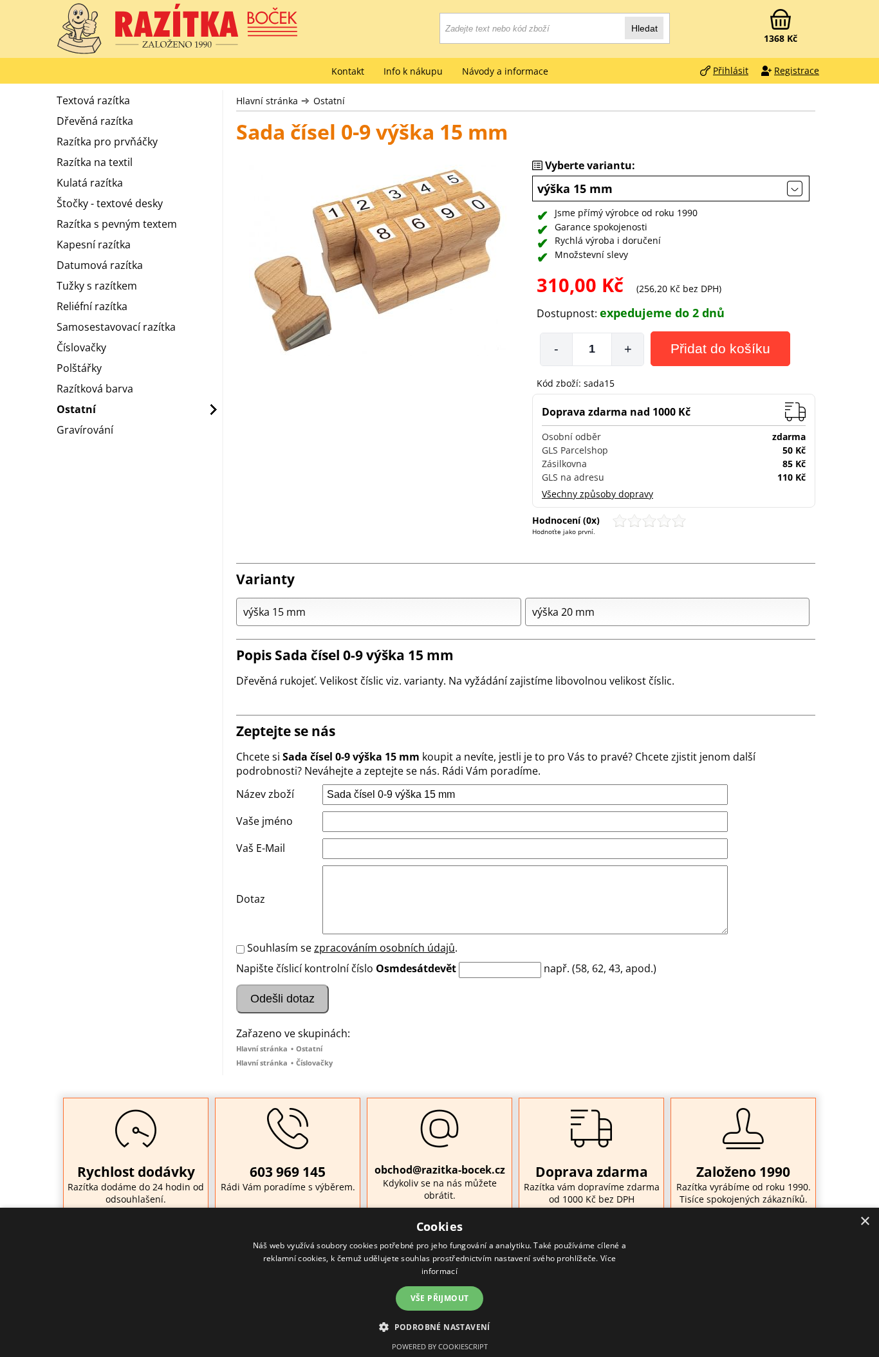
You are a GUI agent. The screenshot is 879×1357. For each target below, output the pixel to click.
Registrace (796, 70)
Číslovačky (314, 1062)
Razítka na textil (95, 162)
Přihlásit (730, 70)
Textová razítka (93, 100)
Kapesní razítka (94, 244)
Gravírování (85, 430)
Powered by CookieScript (440, 1346)
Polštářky (79, 368)
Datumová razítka (100, 265)
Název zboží (265, 794)
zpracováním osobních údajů (384, 948)
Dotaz (250, 899)
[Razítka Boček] (79, 29)
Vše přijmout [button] (440, 1298)
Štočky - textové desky (110, 203)
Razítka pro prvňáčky (107, 141)
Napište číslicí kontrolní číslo (304, 968)
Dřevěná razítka (95, 121)
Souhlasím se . (352, 948)
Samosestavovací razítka (116, 327)
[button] (439, 1326)
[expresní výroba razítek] (207, 25)
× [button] (864, 1221)
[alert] (439, 1282)
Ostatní (329, 101)
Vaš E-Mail (260, 848)
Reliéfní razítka (92, 306)
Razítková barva (95, 389)
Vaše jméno (264, 821)
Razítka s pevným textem (117, 224)
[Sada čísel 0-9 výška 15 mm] (377, 262)
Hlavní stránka (267, 101)
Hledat (644, 28)
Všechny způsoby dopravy (597, 494)
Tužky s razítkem (97, 286)
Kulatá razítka (90, 183)
